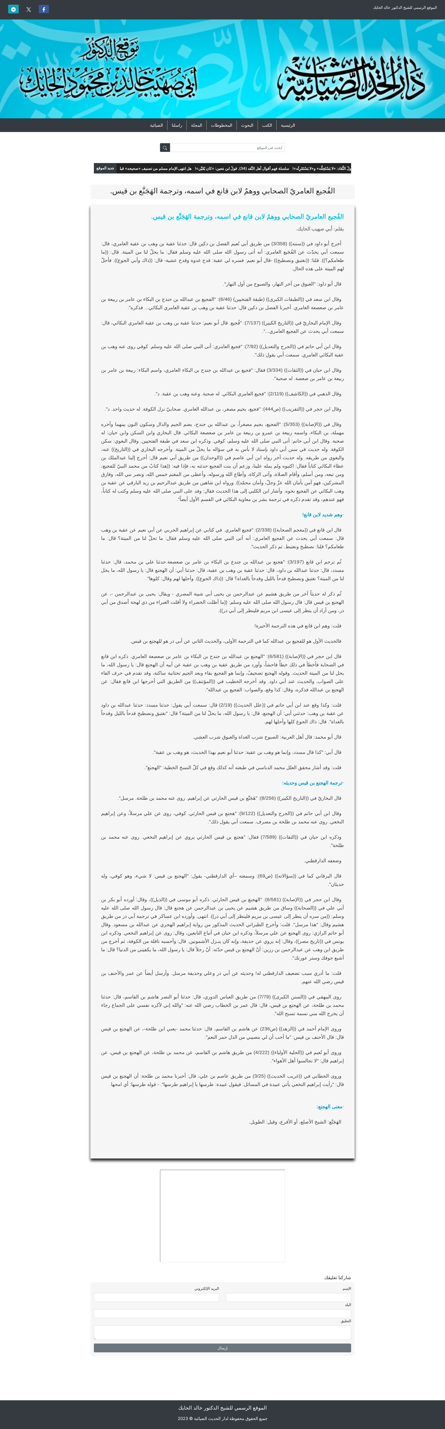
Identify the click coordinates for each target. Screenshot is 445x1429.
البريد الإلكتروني (206, 1288)
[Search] (165, 147)
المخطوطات (221, 125)
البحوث (247, 125)
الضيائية (156, 125)
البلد (348, 1304)
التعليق (346, 1321)
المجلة (196, 125)
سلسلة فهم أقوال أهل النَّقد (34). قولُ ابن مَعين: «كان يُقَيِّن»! (260, 168)
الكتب (267, 125)
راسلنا (177, 125)
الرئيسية (288, 125)
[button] (44, 9)
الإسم (347, 1288)
